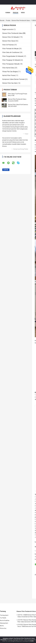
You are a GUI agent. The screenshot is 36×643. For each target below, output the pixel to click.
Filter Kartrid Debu (8, 68)
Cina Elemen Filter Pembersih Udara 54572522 (17, 639)
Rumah (8, 12)
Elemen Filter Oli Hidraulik (10, 37)
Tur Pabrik (3, 618)
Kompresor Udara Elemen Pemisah (13, 79)
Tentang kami (4, 615)
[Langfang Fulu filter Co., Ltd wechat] (14, 163)
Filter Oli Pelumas (8, 45)
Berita (2, 625)
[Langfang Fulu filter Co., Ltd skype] (19, 163)
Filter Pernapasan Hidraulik (10, 64)
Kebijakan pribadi (8, 638)
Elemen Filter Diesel (8, 41)
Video (23, 12)
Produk (15, 12)
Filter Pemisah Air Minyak (10, 48)
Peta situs (3, 628)
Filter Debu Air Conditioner (10, 52)
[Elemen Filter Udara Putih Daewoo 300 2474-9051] (4, 105)
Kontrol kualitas (4, 620)
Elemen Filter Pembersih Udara (21, 20)
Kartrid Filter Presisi (8, 75)
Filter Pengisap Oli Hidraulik (11, 60)
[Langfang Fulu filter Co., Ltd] (18, 8)
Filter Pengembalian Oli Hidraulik (12, 56)
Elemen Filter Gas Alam (9, 83)
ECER (32, 641)
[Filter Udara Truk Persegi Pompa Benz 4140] (4, 94)
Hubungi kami (4, 623)
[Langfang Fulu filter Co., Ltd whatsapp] (9, 163)
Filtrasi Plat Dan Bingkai (10, 71)
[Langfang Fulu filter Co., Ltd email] (4, 163)
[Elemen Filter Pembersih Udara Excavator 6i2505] (4, 100)
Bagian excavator (7, 29)
